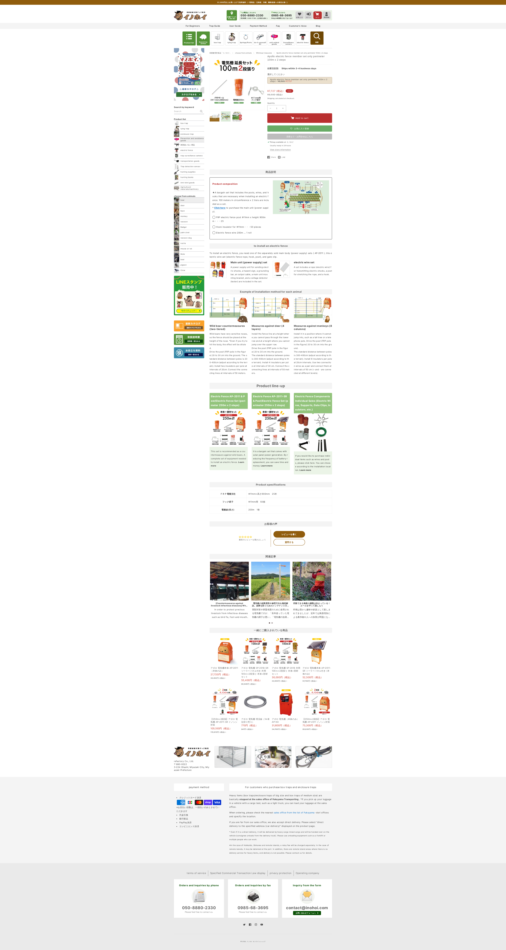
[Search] (201, 111)
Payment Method (258, 26)
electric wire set (304, 262)
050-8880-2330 (199, 907)
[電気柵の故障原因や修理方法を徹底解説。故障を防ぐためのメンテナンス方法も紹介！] (270, 581)
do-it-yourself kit (260, 43)
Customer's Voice (298, 26)
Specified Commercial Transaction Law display (238, 873)
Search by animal (203, 43)
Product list (189, 43)
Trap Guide (214, 26)
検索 (316, 42)
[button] (269, 623)
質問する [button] (289, 542)
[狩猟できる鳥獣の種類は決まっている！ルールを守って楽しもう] (311, 581)
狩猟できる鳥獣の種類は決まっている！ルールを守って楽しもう (311, 604)
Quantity (271, 103)
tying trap (231, 42)
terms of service (196, 873)
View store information (280, 149)
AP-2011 (319, 253)
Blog (318, 26)
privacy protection (281, 873)
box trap (217, 42)
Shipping (271, 98)
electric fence (302, 42)
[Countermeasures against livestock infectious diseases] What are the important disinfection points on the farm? (229, 607)
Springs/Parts (246, 42)
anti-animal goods (274, 43)
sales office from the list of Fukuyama (294, 812)
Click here (219, 207)
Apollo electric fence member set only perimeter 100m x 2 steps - (298, 80)
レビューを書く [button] (289, 534)
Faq (278, 26)
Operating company (307, 873)
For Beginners (193, 26)
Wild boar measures (264, 53)
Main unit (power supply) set (249, 262)
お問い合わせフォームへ (306, 913)
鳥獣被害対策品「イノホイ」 (220, 53)
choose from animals (243, 53)
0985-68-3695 (253, 907)
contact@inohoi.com (307, 907)
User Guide (235, 26)
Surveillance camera (288, 43)
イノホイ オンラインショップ (256, 941)
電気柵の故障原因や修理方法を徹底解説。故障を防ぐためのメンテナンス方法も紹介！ (270, 605)
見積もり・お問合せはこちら (299, 136)
